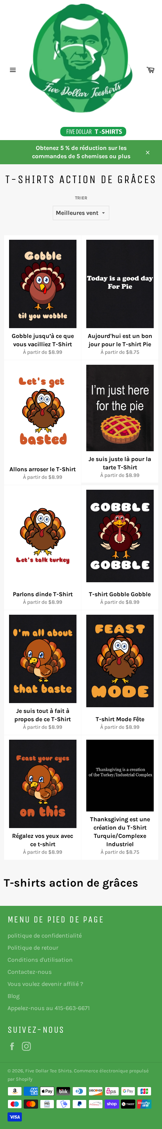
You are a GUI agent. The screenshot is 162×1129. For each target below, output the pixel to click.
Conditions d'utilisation (40, 959)
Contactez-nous (30, 971)
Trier (81, 198)
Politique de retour (33, 947)
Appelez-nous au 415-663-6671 (49, 1008)
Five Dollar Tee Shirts (48, 1070)
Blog (14, 995)
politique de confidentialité (45, 935)
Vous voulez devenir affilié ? (45, 983)
